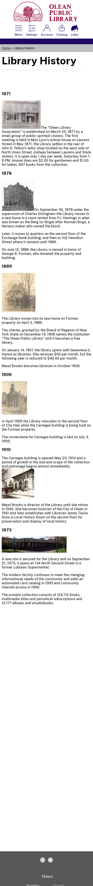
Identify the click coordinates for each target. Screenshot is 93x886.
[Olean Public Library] (46, 21)
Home (6, 48)
